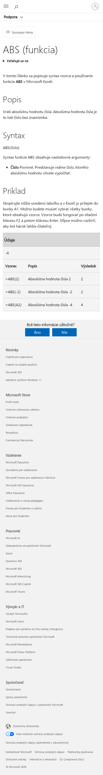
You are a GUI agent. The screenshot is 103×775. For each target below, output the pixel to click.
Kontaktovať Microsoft (19, 752)
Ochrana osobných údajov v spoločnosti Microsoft (34, 704)
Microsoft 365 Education (20, 485)
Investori (11, 712)
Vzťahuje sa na (17, 60)
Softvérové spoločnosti (19, 659)
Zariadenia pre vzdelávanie (21, 470)
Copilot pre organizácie (19, 357)
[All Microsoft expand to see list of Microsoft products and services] (6, 6)
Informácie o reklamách (43, 759)
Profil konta (12, 402)
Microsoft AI (13, 538)
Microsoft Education (17, 462)
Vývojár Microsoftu (17, 613)
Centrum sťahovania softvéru (23, 409)
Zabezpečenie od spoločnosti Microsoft (28, 545)
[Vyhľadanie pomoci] (17, 6)
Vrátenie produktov (17, 417)
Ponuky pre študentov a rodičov (24, 508)
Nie (64, 332)
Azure (9, 553)
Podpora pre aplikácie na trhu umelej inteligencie (34, 629)
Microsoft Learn (15, 621)
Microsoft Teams (15, 591)
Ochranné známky (16, 759)
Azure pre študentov (17, 516)
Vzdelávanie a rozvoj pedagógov (24, 500)
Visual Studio (13, 667)
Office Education (15, 493)
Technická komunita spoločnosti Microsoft (30, 636)
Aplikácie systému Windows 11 (23, 380)
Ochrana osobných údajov (49, 752)
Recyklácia (12, 432)
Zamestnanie (13, 689)
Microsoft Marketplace (19, 644)
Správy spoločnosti (16, 697)
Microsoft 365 (14, 372)
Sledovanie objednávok (19, 425)
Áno (37, 332)
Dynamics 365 (14, 561)
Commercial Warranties (19, 440)
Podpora (11, 16)
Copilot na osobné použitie (21, 364)
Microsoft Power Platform (20, 652)
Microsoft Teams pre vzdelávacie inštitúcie (30, 477)
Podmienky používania (80, 752)
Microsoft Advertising (18, 576)
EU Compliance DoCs (72, 759)
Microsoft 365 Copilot (18, 584)
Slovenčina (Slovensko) (26, 726)
